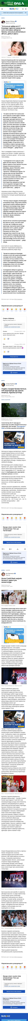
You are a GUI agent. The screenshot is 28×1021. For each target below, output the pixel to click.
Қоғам (2, 18)
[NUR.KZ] (14, 9)
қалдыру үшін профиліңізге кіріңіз (12, 326)
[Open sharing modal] (18, 549)
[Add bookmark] (25, 549)
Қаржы (3, 570)
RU (23, 9)
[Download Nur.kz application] (14, 3)
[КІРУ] (25, 9)
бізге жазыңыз (18, 299)
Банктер (8, 570)
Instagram (15, 372)
